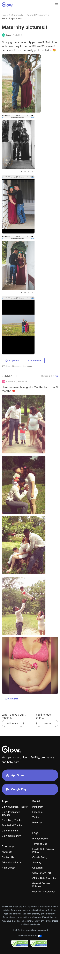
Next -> (47, 723)
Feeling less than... (43, 716)
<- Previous (12, 723)
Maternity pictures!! (12, 18)
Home (5, 15)
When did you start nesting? (13, 716)
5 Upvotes (13, 698)
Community (17, 15)
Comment (36, 360)
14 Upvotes (13, 360)
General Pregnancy (37, 15)
